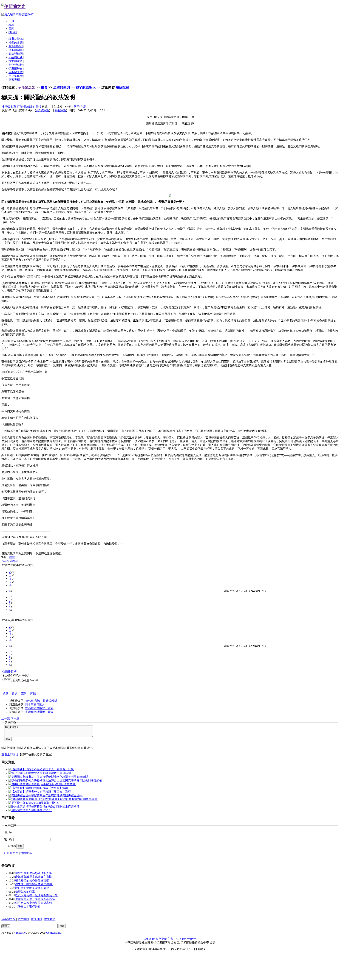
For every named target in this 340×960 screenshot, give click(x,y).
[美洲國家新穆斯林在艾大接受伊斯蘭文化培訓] (38, 776)
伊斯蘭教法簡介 (41, 810)
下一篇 (15, 718)
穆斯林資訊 (15, 38)
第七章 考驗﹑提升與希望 (41, 700)
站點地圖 (23, 919)
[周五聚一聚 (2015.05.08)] (24, 802)
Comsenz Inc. (54, 932)
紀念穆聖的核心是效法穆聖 (32, 880)
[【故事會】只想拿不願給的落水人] (31, 769)
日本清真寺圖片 (35, 704)
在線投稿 (122, 87)
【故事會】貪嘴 (58, 787)
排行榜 (12, 32)
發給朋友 (29, 106)
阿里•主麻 (80, 106)
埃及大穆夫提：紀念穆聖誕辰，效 (36, 895)
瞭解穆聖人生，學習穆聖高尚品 (35, 899)
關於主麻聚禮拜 (70, 806)
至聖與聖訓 (15, 46)
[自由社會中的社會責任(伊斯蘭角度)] (32, 784)
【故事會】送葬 (61, 791)
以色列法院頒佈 (92, 780)
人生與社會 (15, 57)
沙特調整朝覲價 (87, 799)
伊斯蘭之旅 (15, 72)
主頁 (11, 21)
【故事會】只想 (64, 769)
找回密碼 (26, 853)
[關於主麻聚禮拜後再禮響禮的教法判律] (34, 806)
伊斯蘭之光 (26, 87)
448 (14, 560)
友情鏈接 (36, 919)
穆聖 (12, 557)
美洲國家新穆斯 (78, 776)
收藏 (13, 106)
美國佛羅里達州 (72, 795)
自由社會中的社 (66, 784)
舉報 (38, 106)
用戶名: (8, 832)
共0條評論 (42, 110)
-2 (10, 581)
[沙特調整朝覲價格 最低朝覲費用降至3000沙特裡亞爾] (42, 799)
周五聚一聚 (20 (50, 802)
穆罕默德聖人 (86, 87)
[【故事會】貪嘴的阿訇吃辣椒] (28, 787)
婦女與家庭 (15, 61)
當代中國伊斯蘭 (61, 773)
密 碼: (8, 839)
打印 (20, 106)
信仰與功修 (15, 49)
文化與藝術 (15, 64)
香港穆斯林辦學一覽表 (39, 708)
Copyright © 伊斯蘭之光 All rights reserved (170, 938)
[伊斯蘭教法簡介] (19, 810)
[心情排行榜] (9, 671)
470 (5, 560)
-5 (10, 572)
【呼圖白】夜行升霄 (28, 906)
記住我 (12, 846)
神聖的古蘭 (15, 42)
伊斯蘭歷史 (15, 68)
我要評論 (60, 110)
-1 (10, 584)
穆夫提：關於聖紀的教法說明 (34, 884)
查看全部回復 (9, 754)
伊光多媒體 (15, 75)
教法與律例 (15, 53)
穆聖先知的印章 (25, 891)
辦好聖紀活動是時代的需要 (32, 887)
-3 (10, 578)
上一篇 (5, 718)
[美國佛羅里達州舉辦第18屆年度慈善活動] (35, 795)
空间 (11, 28)
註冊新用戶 (11, 853)
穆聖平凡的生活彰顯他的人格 (34, 873)
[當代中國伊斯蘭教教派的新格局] (29, 773)
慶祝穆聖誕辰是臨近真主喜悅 (34, 876)
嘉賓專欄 (14, 79)
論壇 (11, 24)
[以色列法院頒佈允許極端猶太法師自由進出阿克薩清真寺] (45, 780)
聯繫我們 (49, 919)
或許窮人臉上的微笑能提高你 (34, 902)
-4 (10, 575)
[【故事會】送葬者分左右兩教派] (29, 791)
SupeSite (21, 932)
